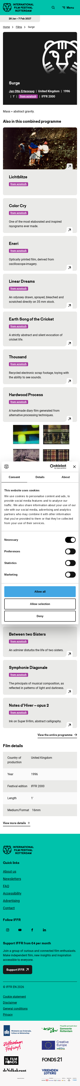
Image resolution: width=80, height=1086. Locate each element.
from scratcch (28, 96)
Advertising (11, 901)
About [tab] (66, 477)
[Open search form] (53, 7)
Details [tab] (40, 477)
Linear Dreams (22, 281)
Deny (40, 616)
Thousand (17, 356)
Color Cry (17, 205)
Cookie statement (14, 996)
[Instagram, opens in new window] (7, 930)
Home (6, 26)
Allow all (40, 591)
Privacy (8, 1014)
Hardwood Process (26, 394)
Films (19, 26)
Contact (9, 908)
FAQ (6, 886)
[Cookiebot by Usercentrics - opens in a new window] (50, 466)
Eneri (13, 243)
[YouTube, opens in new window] (20, 930)
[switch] (70, 551)
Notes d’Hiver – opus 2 (29, 705)
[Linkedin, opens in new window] (44, 930)
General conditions (15, 1008)
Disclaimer (10, 1002)
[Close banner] (74, 466)
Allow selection (40, 603)
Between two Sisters (27, 634)
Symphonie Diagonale (28, 667)
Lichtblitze (18, 176)
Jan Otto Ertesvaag (21, 91)
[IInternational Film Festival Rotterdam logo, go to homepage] (18, 7)
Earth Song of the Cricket (31, 319)
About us (9, 871)
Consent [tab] (14, 477)
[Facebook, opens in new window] (32, 930)
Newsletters (12, 879)
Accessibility (12, 893)
